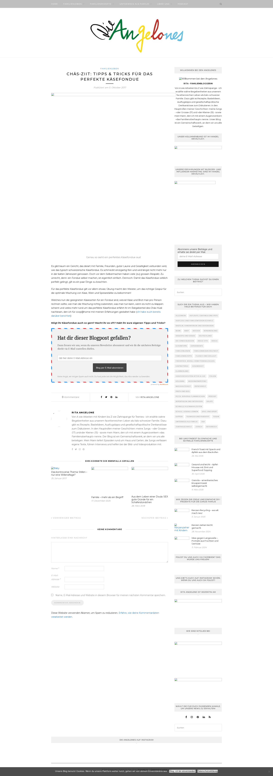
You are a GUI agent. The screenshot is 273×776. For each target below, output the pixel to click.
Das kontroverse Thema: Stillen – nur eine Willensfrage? (69, 473)
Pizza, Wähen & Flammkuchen (190, 396)
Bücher (196, 331)
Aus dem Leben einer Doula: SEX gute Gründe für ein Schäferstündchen (149, 499)
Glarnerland (182, 371)
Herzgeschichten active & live (190, 376)
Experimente (197, 346)
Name (55, 568)
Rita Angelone (150, 397)
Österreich (211, 427)
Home (54, 4)
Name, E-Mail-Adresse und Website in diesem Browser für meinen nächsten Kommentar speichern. (110, 595)
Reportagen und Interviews (189, 401)
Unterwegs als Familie (134, 4)
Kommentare (70, 397)
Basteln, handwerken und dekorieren (195, 326)
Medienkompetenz (197, 381)
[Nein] (269, 771)
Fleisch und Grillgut (206, 356)
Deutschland (205, 336)
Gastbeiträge (182, 366)
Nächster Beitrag (154, 518)
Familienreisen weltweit (206, 351)
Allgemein (181, 315)
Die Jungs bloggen (185, 341)
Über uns (163, 4)
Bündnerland (210, 331)
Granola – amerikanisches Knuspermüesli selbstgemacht (205, 483)
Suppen (179, 416)
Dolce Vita (203, 341)
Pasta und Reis (183, 391)
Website (55, 586)
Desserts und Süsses (185, 336)
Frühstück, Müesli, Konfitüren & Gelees (195, 361)
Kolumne (180, 381)
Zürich (199, 427)
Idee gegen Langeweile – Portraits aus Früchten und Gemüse (205, 541)
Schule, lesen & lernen (187, 411)
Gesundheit (198, 366)
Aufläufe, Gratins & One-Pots (204, 315)
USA (203, 421)
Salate (210, 401)
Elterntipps (181, 346)
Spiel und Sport (209, 411)
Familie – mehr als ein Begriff (107, 497)
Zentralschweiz (184, 427)
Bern (178, 331)
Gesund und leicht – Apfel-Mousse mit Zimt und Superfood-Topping (205, 467)
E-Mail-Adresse (56, 577)
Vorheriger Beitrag (66, 518)
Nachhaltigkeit (183, 386)
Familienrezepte (100, 4)
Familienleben (72, 4)
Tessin (216, 416)
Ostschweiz (200, 386)
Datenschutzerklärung (208, 771)
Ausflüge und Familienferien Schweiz (194, 321)
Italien (212, 376)
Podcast (183, 4)
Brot (186, 331)
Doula (214, 341)
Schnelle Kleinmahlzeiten (189, 406)
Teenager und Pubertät (197, 416)
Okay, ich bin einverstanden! (182, 771)
